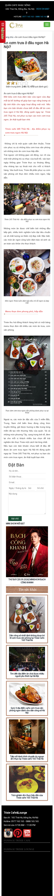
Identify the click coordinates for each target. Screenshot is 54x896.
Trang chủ (8, 37)
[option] (27, 555)
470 (32, 86)
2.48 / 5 (25, 86)
